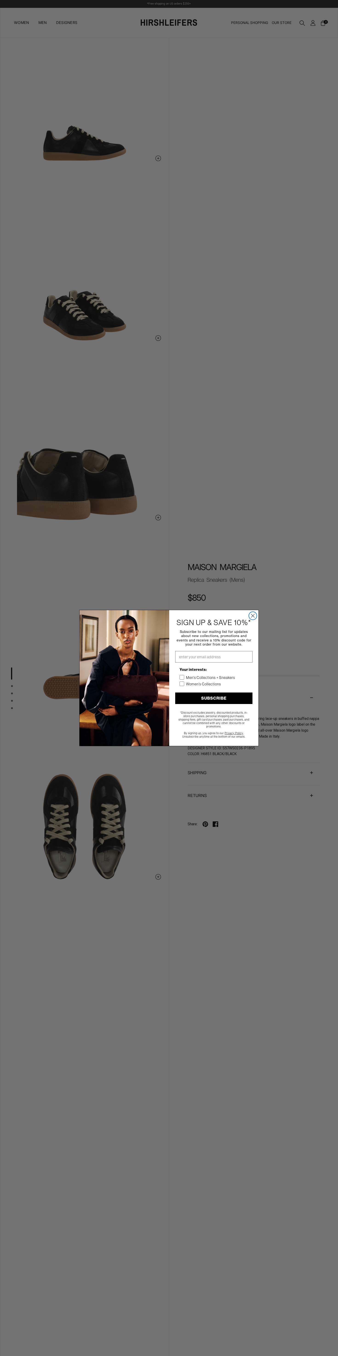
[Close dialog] (253, 616)
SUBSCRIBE (213, 698)
